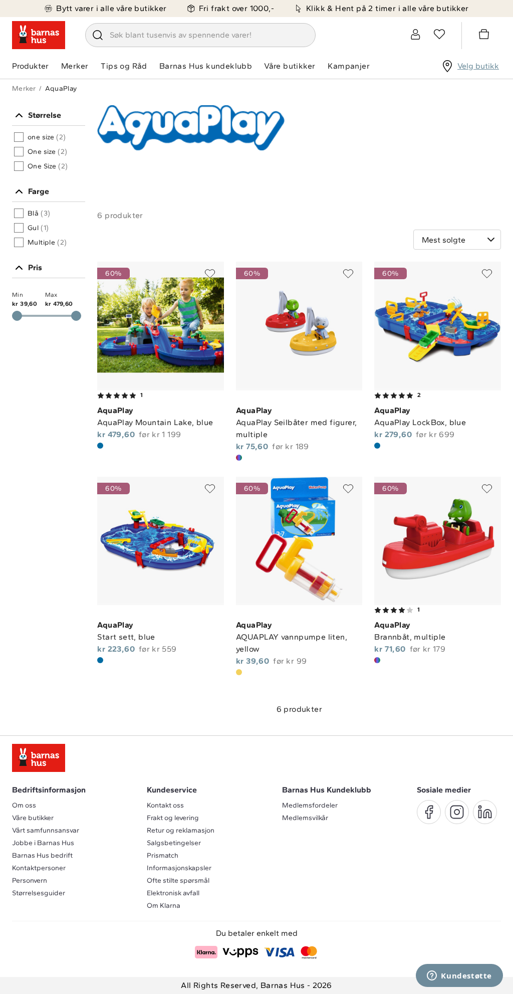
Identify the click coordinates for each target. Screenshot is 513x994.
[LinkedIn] (485, 812)
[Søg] (98, 35)
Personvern (29, 880)
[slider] (76, 316)
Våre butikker (289, 66)
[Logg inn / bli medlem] (415, 34)
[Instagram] (457, 812)
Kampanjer (349, 66)
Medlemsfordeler (310, 805)
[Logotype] (38, 35)
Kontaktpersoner (39, 868)
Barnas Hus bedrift (42, 855)
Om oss (24, 805)
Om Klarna (163, 905)
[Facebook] (429, 812)
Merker (74, 66)
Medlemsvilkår (305, 818)
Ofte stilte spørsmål (178, 880)
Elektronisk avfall (173, 893)
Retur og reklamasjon (180, 830)
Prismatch (162, 855)
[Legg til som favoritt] (210, 274)
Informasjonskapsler (179, 868)
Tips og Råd (124, 66)
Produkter (30, 66)
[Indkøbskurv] (485, 35)
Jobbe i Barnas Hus (43, 843)
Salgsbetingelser (174, 843)
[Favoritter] (439, 34)
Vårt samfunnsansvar (45, 830)
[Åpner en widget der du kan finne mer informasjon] (459, 976)
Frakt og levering (173, 818)
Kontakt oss (165, 805)
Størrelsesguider (38, 893)
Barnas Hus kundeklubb (205, 66)
